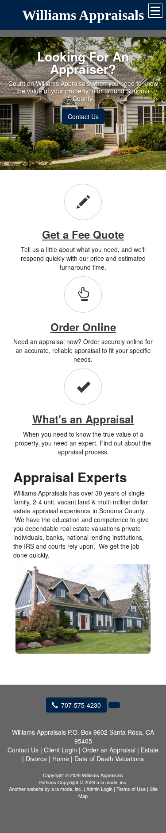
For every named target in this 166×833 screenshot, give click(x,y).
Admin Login (99, 788)
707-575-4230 (81, 705)
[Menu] (155, 11)
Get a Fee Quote (83, 234)
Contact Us (83, 116)
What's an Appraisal (83, 418)
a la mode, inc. (66, 788)
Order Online (83, 326)
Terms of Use (131, 788)
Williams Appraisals (83, 15)
